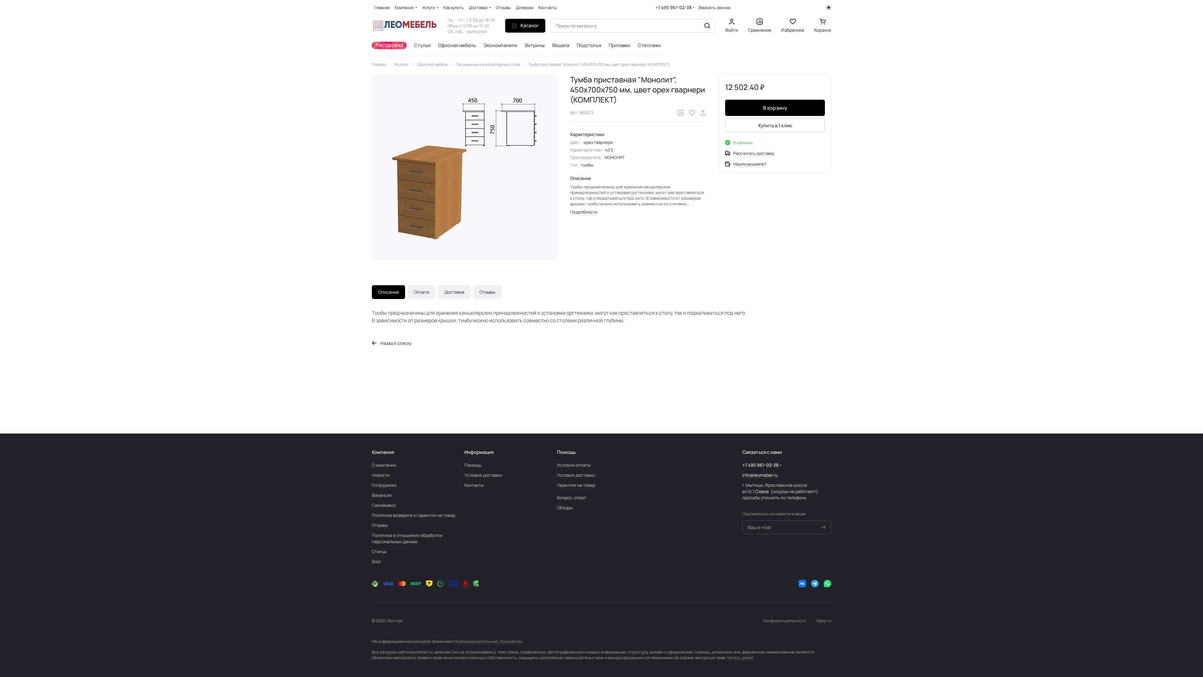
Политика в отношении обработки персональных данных (407, 538)
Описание (388, 292)
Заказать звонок (714, 7)
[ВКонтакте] (802, 583)
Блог (377, 561)
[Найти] (707, 25)
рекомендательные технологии (490, 641)
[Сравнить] (680, 113)
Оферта (823, 620)
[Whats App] (827, 583)
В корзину (775, 107)
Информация (479, 452)
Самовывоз (384, 505)
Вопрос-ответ (571, 498)
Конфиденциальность (784, 620)
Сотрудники (384, 485)
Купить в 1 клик (775, 125)
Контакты (474, 485)
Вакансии (382, 495)
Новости (381, 475)
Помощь (472, 465)
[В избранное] (692, 113)
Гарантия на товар (576, 485)
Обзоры (565, 508)
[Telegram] (815, 583)
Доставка (454, 292)
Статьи (379, 551)
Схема (762, 491)
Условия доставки (483, 475)
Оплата (421, 292)
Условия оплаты (574, 465)
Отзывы (487, 292)
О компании (384, 465)
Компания (383, 452)
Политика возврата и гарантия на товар (413, 515)
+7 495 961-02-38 (673, 7)
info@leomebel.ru (760, 475)
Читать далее (740, 657)
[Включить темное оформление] (828, 7)
